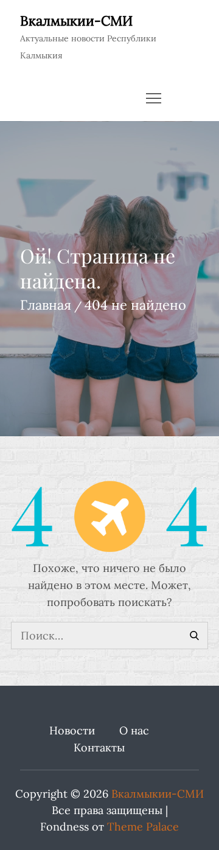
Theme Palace (143, 827)
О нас (134, 730)
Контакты (99, 747)
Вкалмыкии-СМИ (76, 20)
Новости (72, 730)
